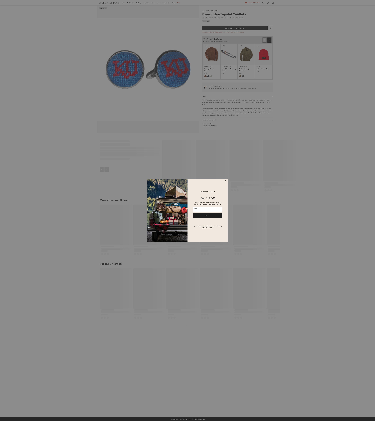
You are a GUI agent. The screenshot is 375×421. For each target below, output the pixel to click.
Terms (210, 227)
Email (195, 208)
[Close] (226, 181)
